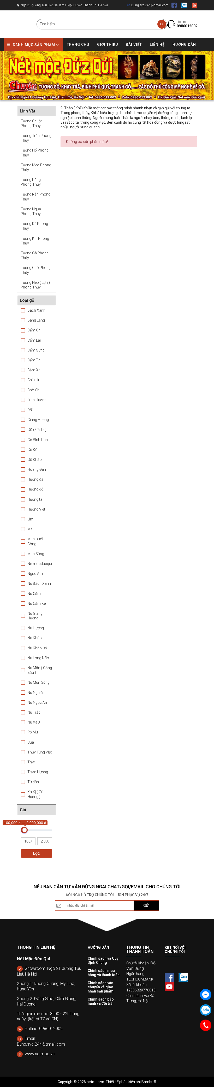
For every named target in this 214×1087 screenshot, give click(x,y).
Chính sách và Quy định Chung (103, 960)
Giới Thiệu (107, 44)
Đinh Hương (36, 400)
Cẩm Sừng (36, 350)
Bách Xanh (36, 310)
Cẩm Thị (34, 360)
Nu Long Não (38, 658)
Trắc (31, 762)
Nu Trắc (33, 712)
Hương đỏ (35, 489)
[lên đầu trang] (201, 1068)
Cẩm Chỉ (34, 330)
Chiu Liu (33, 380)
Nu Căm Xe (36, 603)
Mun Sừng (35, 554)
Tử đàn (33, 782)
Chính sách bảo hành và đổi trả (101, 1001)
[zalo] (184, 5)
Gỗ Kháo (34, 459)
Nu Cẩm (34, 594)
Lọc (36, 853)
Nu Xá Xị (34, 722)
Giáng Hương (38, 420)
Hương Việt (36, 509)
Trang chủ (78, 44)
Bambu (147, 1082)
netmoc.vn (95, 1082)
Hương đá (35, 479)
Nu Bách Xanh (39, 583)
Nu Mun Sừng (38, 682)
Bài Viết (134, 44)
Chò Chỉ (33, 390)
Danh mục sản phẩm (34, 45)
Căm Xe (33, 370)
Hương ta (34, 499)
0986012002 (187, 26)
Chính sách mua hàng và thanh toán (104, 973)
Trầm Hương (37, 772)
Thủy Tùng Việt (39, 752)
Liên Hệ (157, 44)
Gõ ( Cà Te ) (36, 430)
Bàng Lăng (36, 320)
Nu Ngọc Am (37, 702)
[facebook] (174, 5)
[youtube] (194, 5)
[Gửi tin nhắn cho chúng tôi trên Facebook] (205, 994)
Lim (30, 519)
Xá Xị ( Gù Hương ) (35, 794)
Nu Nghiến (35, 692)
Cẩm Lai (34, 340)
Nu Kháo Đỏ (37, 648)
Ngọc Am (35, 573)
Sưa (30, 742)
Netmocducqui (39, 564)
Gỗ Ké (32, 450)
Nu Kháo (34, 638)
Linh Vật (27, 111)
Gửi (146, 905)
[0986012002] (205, 1025)
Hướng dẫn (184, 44)
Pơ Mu (32, 732)
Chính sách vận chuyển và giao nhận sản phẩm (101, 987)
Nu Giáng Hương (35, 615)
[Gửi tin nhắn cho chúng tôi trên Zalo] (205, 1010)
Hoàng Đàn (36, 469)
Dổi (30, 410)
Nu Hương (35, 628)
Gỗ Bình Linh (37, 440)
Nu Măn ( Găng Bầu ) (39, 670)
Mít (29, 529)
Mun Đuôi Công (35, 541)
